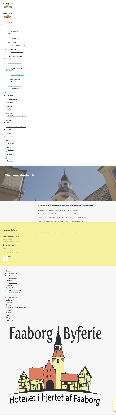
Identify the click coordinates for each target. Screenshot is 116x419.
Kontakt (8, 140)
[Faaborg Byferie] (8, 20)
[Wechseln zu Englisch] (9, 154)
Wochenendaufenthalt (17, 75)
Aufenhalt (9, 113)
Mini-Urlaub (11, 93)
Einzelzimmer (14, 31)
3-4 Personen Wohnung (14, 63)
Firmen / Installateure (17, 68)
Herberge (9, 106)
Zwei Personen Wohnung (18, 45)
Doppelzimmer (15, 38)
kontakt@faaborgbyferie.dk (11, 252)
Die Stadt (9, 120)
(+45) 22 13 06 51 (8, 250)
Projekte (8, 134)
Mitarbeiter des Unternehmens (16, 116)
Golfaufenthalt (12, 99)
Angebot (9, 70)
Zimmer (9, 22)
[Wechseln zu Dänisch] (9, 147)
